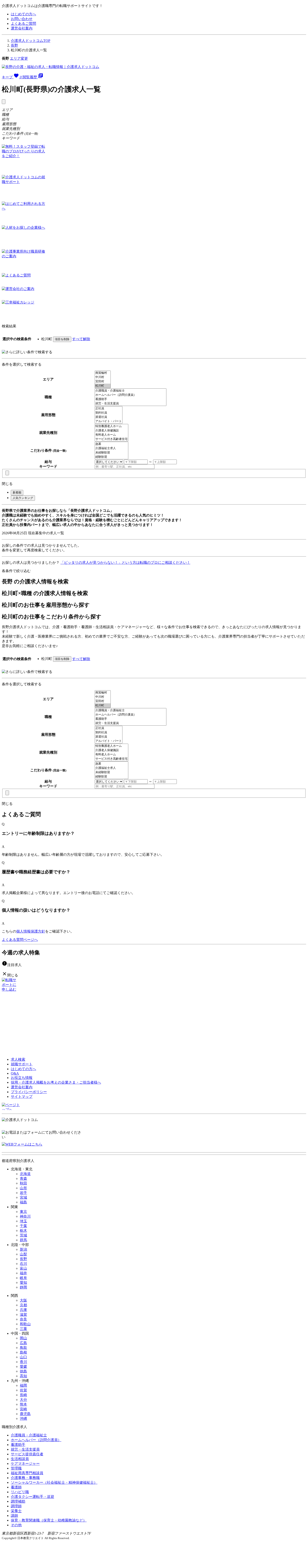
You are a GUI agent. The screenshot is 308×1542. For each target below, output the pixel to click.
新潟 (23, 1249)
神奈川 (25, 1216)
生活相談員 (20, 1459)
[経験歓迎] (111, 457)
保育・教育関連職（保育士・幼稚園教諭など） (49, 1520)
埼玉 (23, 1221)
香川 (23, 1362)
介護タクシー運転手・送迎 (32, 1497)
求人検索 (18, 1059)
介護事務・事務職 (25, 1478)
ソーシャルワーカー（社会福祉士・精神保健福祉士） (54, 1482)
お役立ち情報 (21, 1078)
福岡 (23, 1385)
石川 (23, 1264)
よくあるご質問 (23, 23)
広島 (23, 1343)
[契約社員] (108, 413)
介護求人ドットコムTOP (30, 41)
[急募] (111, 444)
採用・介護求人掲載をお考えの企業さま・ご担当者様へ (56, 1082)
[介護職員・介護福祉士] (130, 391)
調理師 (16, 1506)
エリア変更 (19, 58)
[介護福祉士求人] (111, 448)
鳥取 (23, 1348)
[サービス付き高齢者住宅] (111, 439)
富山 (23, 1268)
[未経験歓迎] (111, 453)
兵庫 (23, 1310)
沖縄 (23, 1418)
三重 (23, 1329)
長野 (14, 45)
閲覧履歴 (33, 77)
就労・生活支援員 (25, 1449)
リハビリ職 (20, 1492)
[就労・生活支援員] (130, 403)
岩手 (23, 1193)
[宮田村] (102, 381)
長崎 (23, 1395)
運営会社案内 (21, 28)
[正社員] (108, 408)
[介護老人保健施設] (111, 430)
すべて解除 (81, 339)
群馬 (23, 1240)
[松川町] (102, 386)
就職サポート (21, 1064)
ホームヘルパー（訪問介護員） (36, 1440)
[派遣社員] (108, 417)
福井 (23, 1273)
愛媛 (23, 1366)
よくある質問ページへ (20, 940)
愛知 (23, 1282)
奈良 (23, 1319)
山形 (23, 1188)
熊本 (23, 1404)
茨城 (23, 1235)
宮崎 (23, 1409)
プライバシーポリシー (29, 1092)
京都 (23, 1305)
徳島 (23, 1371)
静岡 (23, 1287)
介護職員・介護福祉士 (29, 1435)
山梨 (23, 1254)
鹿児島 (25, 1414)
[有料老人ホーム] (111, 435)
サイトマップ (21, 1096)
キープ (12, 77)
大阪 (23, 1300)
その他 (16, 1525)
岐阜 (23, 1278)
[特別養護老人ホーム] (111, 426)
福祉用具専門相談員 (27, 1473)
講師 (14, 1515)
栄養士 (16, 1511)
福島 (23, 1202)
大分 (23, 1400)
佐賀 (23, 1390)
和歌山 (25, 1324)
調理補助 (18, 1501)
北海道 (25, 1174)
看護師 (16, 1487)
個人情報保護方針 (30, 931)
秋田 (23, 1183)
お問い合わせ (21, 19)
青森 (23, 1178)
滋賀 (23, 1314)
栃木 (23, 1230)
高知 (23, 1376)
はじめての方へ (23, 14)
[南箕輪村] (102, 373)
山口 (23, 1357)
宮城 (23, 1197)
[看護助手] (130, 399)
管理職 (16, 1468)
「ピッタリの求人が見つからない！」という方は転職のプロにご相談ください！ (125, 562)
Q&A (15, 1073)
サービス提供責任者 (27, 1454)
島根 (23, 1352)
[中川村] (102, 377)
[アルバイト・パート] (108, 421)
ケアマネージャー (25, 1463)
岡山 (23, 1338)
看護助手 (18, 1445)
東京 (23, 1212)
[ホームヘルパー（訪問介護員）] (130, 395)
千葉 (23, 1226)
